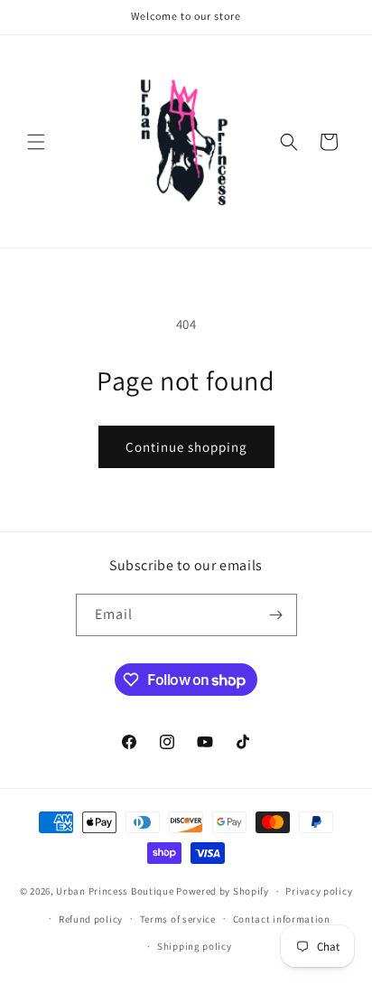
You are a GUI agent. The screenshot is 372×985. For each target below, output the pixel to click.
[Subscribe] (276, 615)
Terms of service (178, 919)
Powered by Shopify (222, 891)
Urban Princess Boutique (114, 891)
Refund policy (91, 919)
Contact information (281, 919)
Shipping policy (194, 946)
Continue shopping (186, 446)
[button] (36, 142)
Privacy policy (318, 891)
